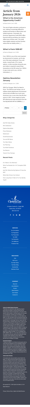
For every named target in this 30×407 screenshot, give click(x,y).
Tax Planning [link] (6, 145)
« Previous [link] (6, 107)
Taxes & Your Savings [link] (9, 153)
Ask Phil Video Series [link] (9, 123)
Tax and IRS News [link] (8, 139)
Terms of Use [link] (9, 391)
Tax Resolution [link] (15, 239)
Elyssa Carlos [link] (7, 23)
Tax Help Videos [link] (7, 142)
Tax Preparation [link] (15, 234)
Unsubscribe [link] (15, 267)
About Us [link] (15, 284)
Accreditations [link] (15, 286)
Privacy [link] (4, 391)
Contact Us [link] (15, 294)
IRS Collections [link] (7, 125)
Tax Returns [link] (6, 150)
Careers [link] (15, 288)
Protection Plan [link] (15, 243)
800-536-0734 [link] (15, 210)
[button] (26, 403)
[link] (28, 14)
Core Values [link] (15, 292)
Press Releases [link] (7, 131)
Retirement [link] (6, 134)
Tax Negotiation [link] (15, 232)
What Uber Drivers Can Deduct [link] (11, 175)
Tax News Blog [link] (15, 264)
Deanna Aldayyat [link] (8, 52)
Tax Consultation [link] (15, 230)
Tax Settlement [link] (15, 241)
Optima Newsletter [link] (8, 128)
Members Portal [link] (15, 269)
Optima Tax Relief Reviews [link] (19, 391)
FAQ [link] (15, 258)
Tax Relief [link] (15, 237)
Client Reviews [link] (15, 290)
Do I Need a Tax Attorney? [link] (10, 162)
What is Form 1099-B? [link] (13, 49)
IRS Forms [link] (15, 260)
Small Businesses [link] (8, 136)
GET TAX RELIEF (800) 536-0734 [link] (15, 1)
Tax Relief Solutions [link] (8, 147)
